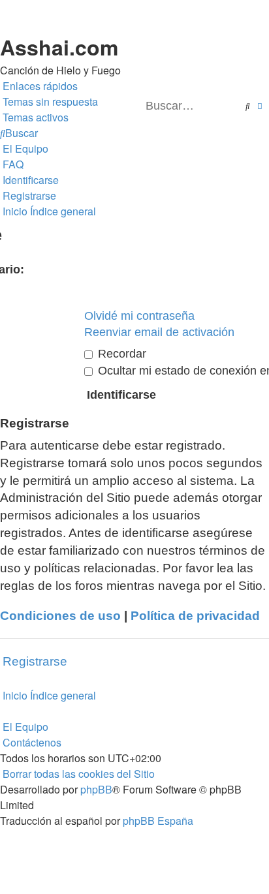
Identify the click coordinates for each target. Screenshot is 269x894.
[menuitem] (49, 102)
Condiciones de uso (60, 616)
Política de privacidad (195, 616)
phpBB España (158, 820)
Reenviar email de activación (159, 332)
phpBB (96, 789)
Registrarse (35, 661)
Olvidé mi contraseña (139, 315)
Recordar (120, 353)
